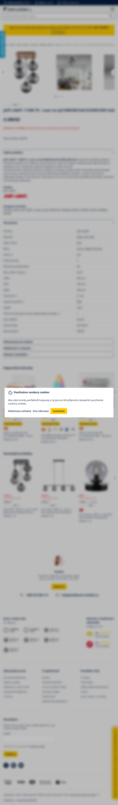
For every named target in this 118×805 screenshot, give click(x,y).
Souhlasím (59, 411)
